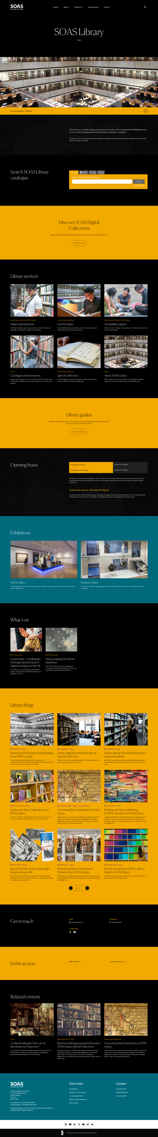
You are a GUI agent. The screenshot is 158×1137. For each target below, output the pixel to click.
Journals (93, 172)
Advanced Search (139, 185)
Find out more (79, 243)
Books (85, 172)
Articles (101, 172)
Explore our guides (79, 432)
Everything (74, 172)
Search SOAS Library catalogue (86, 177)
